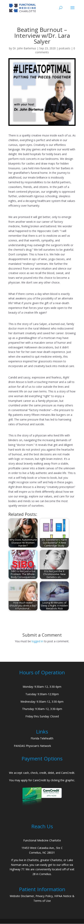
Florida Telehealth (42, 738)
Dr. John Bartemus (24, 48)
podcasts (64, 48)
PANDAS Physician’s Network (32, 746)
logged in (37, 641)
